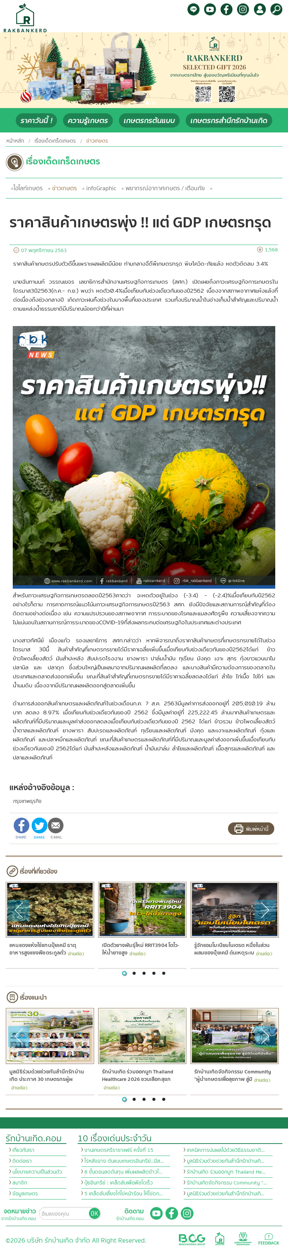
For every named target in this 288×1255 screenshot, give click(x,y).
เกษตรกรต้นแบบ (149, 120)
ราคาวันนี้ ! (36, 120)
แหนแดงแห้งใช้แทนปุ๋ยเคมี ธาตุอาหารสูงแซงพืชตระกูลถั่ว (42, 949)
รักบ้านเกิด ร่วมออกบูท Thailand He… (226, 1172)
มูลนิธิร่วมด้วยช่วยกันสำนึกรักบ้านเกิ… (225, 1161)
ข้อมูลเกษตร (25, 1194)
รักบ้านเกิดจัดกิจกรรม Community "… (227, 1183)
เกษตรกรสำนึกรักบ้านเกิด (228, 120)
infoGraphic (101, 188)
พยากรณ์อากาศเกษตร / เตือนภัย (165, 188)
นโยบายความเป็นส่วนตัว (37, 1172)
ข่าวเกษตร (64, 188)
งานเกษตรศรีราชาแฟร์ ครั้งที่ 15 (118, 1150)
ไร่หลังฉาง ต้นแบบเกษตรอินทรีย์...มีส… (124, 1161)
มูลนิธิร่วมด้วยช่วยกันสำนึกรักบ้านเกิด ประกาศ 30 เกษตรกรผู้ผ (46, 1075)
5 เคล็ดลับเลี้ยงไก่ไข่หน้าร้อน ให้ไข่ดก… (123, 1194)
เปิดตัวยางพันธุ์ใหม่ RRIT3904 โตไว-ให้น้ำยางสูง (140, 949)
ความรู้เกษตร (88, 120)
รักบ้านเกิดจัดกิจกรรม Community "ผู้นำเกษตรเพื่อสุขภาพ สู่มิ (232, 1075)
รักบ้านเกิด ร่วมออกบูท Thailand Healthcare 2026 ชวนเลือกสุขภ (137, 1075)
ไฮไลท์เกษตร (28, 188)
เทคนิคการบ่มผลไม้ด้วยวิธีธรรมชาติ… (226, 1150)
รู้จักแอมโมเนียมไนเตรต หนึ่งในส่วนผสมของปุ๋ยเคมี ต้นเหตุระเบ (232, 949)
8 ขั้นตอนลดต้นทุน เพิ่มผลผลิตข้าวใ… (123, 1172)
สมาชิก (19, 1183)
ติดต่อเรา (22, 1161)
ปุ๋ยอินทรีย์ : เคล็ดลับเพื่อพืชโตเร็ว (118, 1183)
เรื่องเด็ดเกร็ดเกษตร (55, 141)
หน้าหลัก (15, 141)
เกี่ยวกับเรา (23, 1150)
